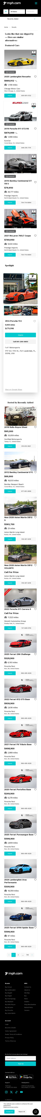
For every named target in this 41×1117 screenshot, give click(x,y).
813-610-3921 (26, 446)
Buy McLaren (9, 1007)
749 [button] (27, 955)
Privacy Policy (9, 1037)
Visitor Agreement (10, 1031)
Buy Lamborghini (10, 990)
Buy (25, 996)
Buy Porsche (9, 1010)
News (26, 998)
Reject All (22, 1111)
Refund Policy (28, 1007)
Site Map (27, 993)
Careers (26, 1010)
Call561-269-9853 (20, 342)
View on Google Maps (13, 390)
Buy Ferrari (8, 987)
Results (14, 27)
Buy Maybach (9, 1001)
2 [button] (18, 955)
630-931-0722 (26, 95)
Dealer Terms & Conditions (13, 1034)
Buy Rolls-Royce (10, 1004)
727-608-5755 (26, 628)
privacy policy (13, 1107)
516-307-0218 (26, 539)
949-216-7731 (26, 147)
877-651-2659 (26, 491)
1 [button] (13, 955)
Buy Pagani (8, 996)
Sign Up (20, 1064)
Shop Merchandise (30, 1004)
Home (6, 27)
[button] (9, 955)
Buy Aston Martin (10, 1013)
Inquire (10, 95)
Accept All (9, 1111)
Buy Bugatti (8, 993)
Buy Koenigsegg (10, 998)
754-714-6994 (26, 202)
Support (7, 1082)
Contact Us (27, 987)
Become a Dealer (10, 1027)
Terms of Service (10, 1041)
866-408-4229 (26, 673)
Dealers (26, 1001)
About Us (27, 990)
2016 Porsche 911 (13, 321)
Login (7, 1024)
